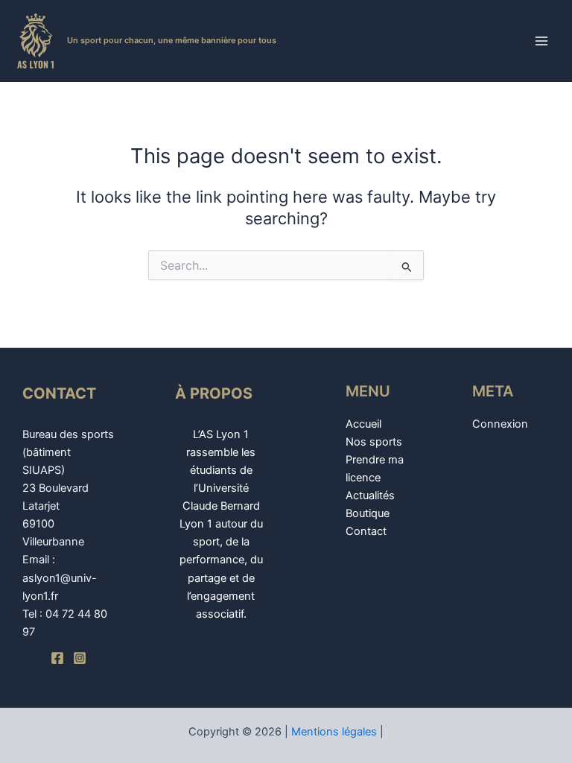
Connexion (500, 424)
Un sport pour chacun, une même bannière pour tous (171, 40)
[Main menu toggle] (541, 41)
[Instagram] (79, 658)
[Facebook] (57, 658)
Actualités (370, 495)
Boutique (368, 513)
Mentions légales (334, 731)
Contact (366, 531)
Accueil (363, 424)
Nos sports (374, 442)
